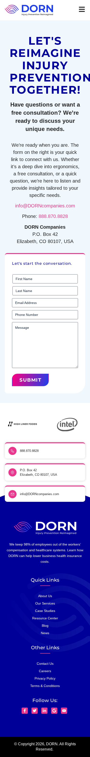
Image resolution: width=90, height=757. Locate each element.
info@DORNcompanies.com (45, 205)
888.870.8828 (53, 216)
